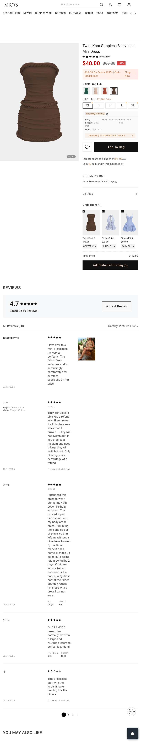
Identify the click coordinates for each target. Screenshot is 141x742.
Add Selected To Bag (110, 265)
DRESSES (60, 13)
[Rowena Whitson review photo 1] (86, 349)
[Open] (132, 733)
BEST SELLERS (11, 13)
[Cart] (129, 4)
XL (133, 105)
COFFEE (113, 91)
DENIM (89, 13)
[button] (77, 715)
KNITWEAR (75, 13)
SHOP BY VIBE (43, 13)
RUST (104, 91)
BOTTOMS (112, 13)
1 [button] (63, 715)
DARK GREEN (86, 91)
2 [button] (68, 715)
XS (88, 105)
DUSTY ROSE (95, 91)
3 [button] (72, 715)
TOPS (99, 13)
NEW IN (27, 13)
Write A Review (117, 306)
